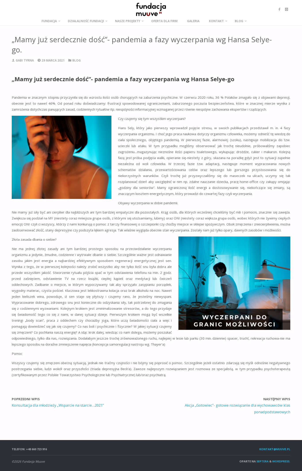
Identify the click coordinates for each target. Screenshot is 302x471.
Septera (262, 461)
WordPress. (281, 461)
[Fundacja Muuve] (151, 9)
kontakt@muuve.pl (274, 449)
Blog (76, 60)
